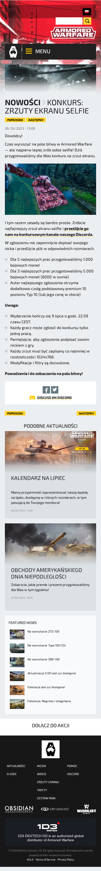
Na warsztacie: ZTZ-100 (43, 631)
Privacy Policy (66, 859)
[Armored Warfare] (73, 33)
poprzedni (15, 120)
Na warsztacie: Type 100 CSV (46, 645)
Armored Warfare (51, 749)
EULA (30, 859)
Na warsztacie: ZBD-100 (43, 659)
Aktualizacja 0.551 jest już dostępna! (51, 673)
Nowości (22, 102)
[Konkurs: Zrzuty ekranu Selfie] (87, 11)
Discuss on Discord (54, 397)
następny (35, 120)
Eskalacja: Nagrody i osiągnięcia (49, 701)
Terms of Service (45, 859)
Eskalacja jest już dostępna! (46, 687)
